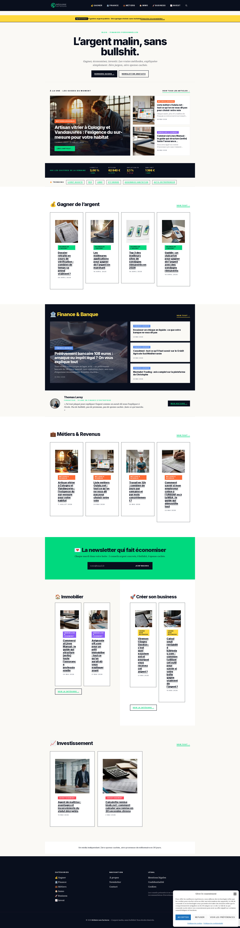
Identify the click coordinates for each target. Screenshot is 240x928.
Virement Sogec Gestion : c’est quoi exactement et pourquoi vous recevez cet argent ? (143, 655)
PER (90, 182)
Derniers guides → (104, 74)
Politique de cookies (195, 923)
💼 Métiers (129, 5)
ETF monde (113, 182)
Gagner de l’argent (64, 247)
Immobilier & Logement (69, 634)
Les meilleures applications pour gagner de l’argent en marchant (102, 260)
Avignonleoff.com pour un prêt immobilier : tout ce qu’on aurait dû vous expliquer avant (98, 655)
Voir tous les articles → (176, 91)
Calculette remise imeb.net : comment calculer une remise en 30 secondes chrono (119, 807)
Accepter (183, 917)
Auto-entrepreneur (164, 182)
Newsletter (115, 882)
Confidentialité (156, 882)
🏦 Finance (113, 5)
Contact (113, 886)
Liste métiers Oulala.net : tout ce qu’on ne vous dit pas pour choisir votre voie (102, 491)
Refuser (199, 917)
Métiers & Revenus (64, 477)
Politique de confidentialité (213, 923)
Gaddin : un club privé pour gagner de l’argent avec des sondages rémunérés (172, 261)
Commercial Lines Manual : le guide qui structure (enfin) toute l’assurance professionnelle (69, 655)
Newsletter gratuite (134, 74)
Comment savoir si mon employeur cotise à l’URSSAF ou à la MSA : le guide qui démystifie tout (173, 494)
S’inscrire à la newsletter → (152, 19)
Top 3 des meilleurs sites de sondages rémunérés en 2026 (137, 260)
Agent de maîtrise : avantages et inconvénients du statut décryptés (69, 807)
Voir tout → (183, 205)
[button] (235, 894)
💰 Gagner (96, 5)
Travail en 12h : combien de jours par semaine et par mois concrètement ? (137, 491)
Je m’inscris (142, 566)
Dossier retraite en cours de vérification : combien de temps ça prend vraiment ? (65, 263)
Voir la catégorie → (68, 691)
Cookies (152, 886)
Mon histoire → (179, 403)
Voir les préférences (222, 917)
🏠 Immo (144, 5)
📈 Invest (175, 5)
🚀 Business (159, 5)
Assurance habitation (136, 182)
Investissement (67, 798)
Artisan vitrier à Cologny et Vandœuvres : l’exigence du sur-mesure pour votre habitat (66, 491)
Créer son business (143, 632)
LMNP (100, 182)
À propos (114, 877)
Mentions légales (157, 877)
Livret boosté (75, 182)
